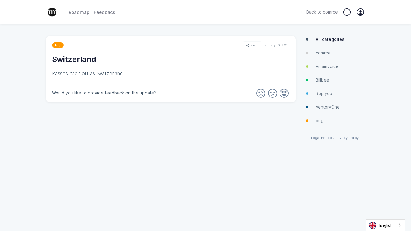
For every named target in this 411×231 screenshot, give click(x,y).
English (386, 225)
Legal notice (321, 138)
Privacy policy (347, 138)
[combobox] (385, 225)
